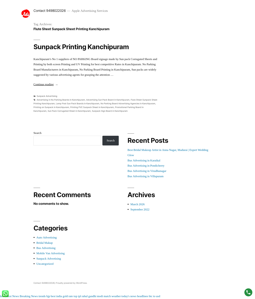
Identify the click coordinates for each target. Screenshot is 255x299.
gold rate (68, 296)
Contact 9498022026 (49, 11)
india (59, 296)
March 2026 (137, 204)
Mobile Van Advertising (50, 253)
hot (2, 296)
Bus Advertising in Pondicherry (146, 165)
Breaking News (29, 296)
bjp (48, 296)
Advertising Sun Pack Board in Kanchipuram (107, 100)
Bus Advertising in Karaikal (144, 160)
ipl (79, 296)
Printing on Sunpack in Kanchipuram (51, 107)
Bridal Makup (44, 243)
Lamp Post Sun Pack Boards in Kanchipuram (77, 103)
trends (42, 296)
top (75, 296)
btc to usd (154, 296)
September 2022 (139, 209)
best (53, 296)
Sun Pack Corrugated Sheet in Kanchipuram (69, 111)
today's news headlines (134, 296)
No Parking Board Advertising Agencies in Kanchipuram (128, 103)
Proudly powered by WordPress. (71, 283)
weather (116, 296)
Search (37, 133)
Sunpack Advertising (47, 96)
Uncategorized (45, 264)
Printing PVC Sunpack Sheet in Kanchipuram (92, 107)
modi (100, 296)
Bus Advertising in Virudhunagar (147, 171)
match (107, 296)
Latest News (11, 296)
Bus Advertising (46, 248)
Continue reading (45, 84)
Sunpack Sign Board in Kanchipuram (110, 111)
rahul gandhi (89, 296)
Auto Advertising (46, 237)
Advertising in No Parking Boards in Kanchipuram (61, 100)
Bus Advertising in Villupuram (145, 176)
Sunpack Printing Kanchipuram (81, 47)
